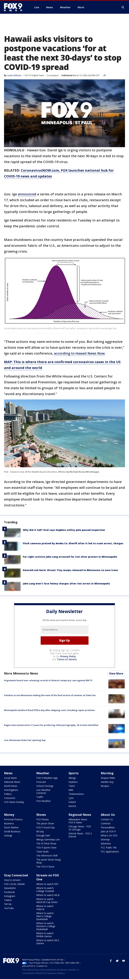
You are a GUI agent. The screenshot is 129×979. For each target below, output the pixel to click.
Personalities (108, 827)
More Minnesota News (21, 673)
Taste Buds (42, 851)
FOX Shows (42, 819)
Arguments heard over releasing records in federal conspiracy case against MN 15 (48, 680)
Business (9, 823)
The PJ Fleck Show (46, 843)
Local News (10, 777)
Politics (8, 794)
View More (116, 673)
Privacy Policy (68, 656)
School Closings (44, 785)
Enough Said (43, 835)
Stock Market (11, 827)
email (123, 960)
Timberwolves (76, 794)
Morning (107, 773)
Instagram (9, 896)
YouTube (9, 908)
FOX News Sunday (14, 802)
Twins (72, 785)
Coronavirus (53, 75)
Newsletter (10, 888)
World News (10, 785)
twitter (117, 960)
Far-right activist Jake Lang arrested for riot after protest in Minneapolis (70, 556)
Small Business (12, 831)
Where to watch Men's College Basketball (45, 916)
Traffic (39, 797)
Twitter (8, 900)
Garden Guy (107, 781)
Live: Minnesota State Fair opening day (25, 740)
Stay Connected (16, 875)
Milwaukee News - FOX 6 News (79, 821)
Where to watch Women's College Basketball (45, 926)
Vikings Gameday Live (48, 839)
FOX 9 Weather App (47, 777)
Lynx (71, 798)
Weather (42, 773)
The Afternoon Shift (47, 855)
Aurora (72, 806)
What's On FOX (109, 835)
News (8, 773)
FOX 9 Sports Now (46, 847)
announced (27, 194)
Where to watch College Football (45, 889)
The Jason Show (45, 823)
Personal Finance (13, 819)
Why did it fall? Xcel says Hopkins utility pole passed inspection (64, 530)
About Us (108, 815)
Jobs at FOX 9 (108, 831)
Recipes (105, 785)
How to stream (12, 880)
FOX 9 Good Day (45, 827)
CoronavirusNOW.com (40, 170)
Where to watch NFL (47, 884)
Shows (41, 815)
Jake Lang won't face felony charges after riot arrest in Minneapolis (66, 583)
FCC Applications (110, 851)
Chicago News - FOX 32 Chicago (80, 828)
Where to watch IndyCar (45, 908)
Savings (8, 835)
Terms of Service (67, 659)
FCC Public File (109, 847)
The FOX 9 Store (45, 866)
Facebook (9, 892)
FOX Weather (43, 801)
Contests (106, 823)
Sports (73, 773)
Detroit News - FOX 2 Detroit (80, 835)
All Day (40, 831)
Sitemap (105, 839)
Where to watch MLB (47, 895)
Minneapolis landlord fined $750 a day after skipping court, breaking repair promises (49, 710)
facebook (111, 960)
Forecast (41, 781)
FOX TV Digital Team (34, 75)
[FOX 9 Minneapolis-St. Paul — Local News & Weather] (15, 7)
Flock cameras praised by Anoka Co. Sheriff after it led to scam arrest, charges (73, 543)
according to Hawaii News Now (79, 353)
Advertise (106, 843)
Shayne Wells (108, 777)
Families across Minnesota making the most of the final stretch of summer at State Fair (50, 695)
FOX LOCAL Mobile (14, 884)
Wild (71, 790)
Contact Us (107, 819)
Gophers (73, 781)
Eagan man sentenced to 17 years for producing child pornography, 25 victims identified (51, 725)
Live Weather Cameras (43, 791)
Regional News (80, 815)
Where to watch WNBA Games (45, 935)
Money (9, 815)
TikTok (7, 904)
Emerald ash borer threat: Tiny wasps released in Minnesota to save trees (70, 570)
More (81, 7)
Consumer (9, 798)
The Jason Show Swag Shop (48, 861)
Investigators (11, 790)
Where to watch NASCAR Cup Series (47, 900)
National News (12, 781)
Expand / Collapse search (123, 7)
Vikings (72, 777)
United (72, 802)
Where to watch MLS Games (47, 942)
